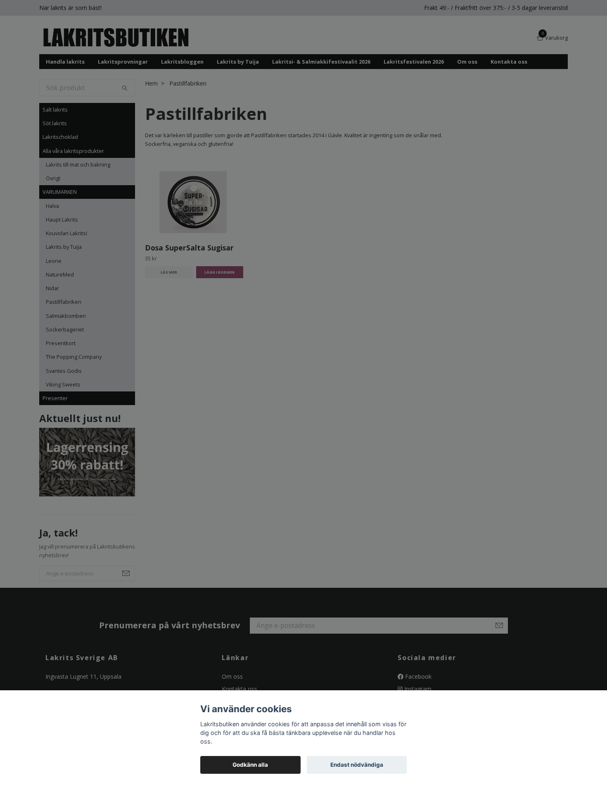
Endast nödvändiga (356, 764)
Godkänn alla (250, 764)
